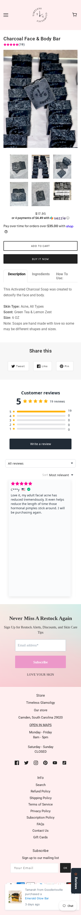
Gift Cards (40, 837)
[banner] (40, 15)
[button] (40, 218)
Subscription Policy (40, 817)
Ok (65, 867)
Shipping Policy (41, 798)
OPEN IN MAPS (40, 725)
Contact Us (40, 831)
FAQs (40, 824)
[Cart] (75, 15)
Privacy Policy (40, 811)
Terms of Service (40, 804)
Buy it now (40, 259)
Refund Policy (40, 791)
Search (41, 785)
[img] (17, 763)
